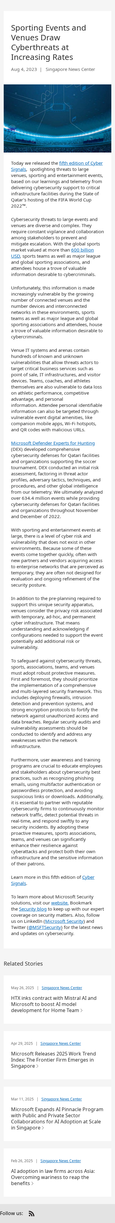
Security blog (33, 909)
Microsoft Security (64, 921)
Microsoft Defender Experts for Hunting (53, 443)
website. (60, 903)
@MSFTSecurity (45, 927)
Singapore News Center (62, 987)
